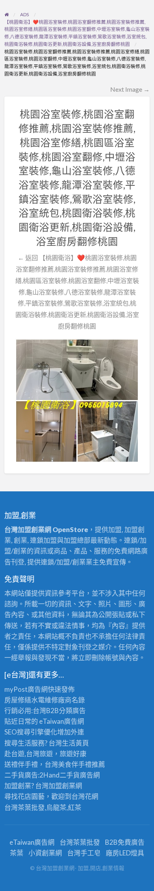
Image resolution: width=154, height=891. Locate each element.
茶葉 (16, 853)
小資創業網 (45, 853)
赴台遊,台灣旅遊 (28, 753)
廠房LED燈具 (125, 853)
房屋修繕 (17, 700)
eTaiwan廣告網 (61, 721)
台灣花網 (84, 796)
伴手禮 (81, 764)
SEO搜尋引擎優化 (30, 732)
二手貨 (70, 775)
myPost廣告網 (26, 689)
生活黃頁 (75, 743)
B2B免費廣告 (125, 842)
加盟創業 (62, 786)
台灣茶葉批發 (24, 807)
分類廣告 (72, 710)
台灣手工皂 (84, 853)
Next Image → (130, 89)
